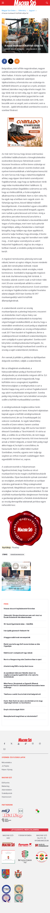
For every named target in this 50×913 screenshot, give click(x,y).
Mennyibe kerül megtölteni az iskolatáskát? (21, 716)
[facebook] (4, 743)
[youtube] (18, 743)
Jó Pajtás (5, 766)
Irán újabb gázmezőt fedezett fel (16, 631)
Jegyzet (32, 10)
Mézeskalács (7, 762)
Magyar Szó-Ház (8, 836)
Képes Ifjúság (7, 770)
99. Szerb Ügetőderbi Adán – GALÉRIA (18, 624)
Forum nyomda (25, 835)
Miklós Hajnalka (17, 49)
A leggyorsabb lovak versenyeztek (17, 637)
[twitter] (11, 743)
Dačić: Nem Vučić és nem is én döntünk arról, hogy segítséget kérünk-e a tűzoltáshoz (23, 702)
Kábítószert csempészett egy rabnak (18, 653)
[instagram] (32, 743)
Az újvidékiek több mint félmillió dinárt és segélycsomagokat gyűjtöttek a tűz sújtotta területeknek (21, 675)
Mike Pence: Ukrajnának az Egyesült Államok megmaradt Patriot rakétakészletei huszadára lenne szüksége (24, 685)
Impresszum (6, 797)
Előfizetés (6, 783)
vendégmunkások (17, 554)
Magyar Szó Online (9, 10)
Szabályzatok (7, 793)
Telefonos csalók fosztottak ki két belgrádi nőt (22, 694)
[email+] (4, 749)
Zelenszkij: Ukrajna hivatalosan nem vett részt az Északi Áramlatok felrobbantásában (23, 616)
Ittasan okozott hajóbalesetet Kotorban (19, 609)
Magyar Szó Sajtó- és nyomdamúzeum (42, 838)
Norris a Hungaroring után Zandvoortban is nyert (23, 659)
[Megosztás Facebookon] (4, 61)
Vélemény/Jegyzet (12, 42)
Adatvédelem (7, 790)
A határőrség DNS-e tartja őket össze (18, 666)
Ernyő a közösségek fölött (14, 709)
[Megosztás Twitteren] (10, 61)
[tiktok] (25, 743)
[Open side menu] (3, 3)
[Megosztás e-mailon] (17, 61)
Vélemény (22, 10)
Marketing (5, 786)
